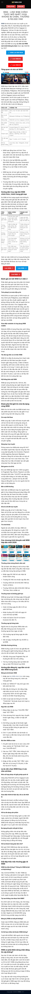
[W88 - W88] (16, 2)
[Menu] (2, 2)
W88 (2, 23)
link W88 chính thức (15, 676)
